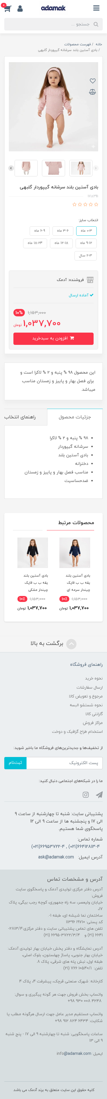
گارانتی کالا (94, 714)
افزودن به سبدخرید (50, 338)
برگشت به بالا (48, 644)
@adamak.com (77, 1054)
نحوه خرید (94, 678)
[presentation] (96, 168)
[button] (10, 8)
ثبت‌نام (15, 763)
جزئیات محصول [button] (75, 417)
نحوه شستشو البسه (86, 705)
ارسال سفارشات (89, 687)
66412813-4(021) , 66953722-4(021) (65, 847)
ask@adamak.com (56, 857)
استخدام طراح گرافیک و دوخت (77, 731)
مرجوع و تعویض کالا (86, 696)
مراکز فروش (93, 723)
